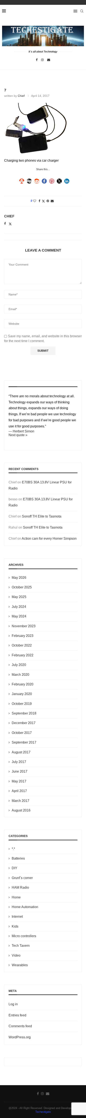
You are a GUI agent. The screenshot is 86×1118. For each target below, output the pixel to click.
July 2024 (19, 606)
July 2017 (19, 762)
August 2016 (21, 810)
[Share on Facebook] (39, 201)
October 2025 (22, 587)
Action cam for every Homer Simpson (49, 538)
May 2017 (19, 781)
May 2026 (19, 577)
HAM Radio (20, 887)
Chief (21, 95)
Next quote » (18, 435)
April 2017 (19, 791)
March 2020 (20, 674)
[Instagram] (42, 59)
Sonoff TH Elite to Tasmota (41, 516)
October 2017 (22, 733)
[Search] (82, 11)
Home (16, 897)
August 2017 (21, 752)
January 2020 (22, 694)
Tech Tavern (21, 945)
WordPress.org (20, 1037)
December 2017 (23, 723)
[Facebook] (37, 59)
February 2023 (22, 636)
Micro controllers (24, 936)
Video (16, 955)
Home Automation (25, 907)
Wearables (20, 965)
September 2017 (24, 742)
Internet (17, 916)
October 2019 (22, 703)
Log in (13, 1004)
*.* (13, 849)
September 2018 (24, 713)
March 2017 (20, 800)
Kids (15, 926)
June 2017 (19, 771)
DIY (14, 868)
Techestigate (43, 1111)
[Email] (48, 59)
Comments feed (20, 1026)
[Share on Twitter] (43, 201)
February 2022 (22, 655)
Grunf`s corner (22, 878)
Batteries (18, 858)
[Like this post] (34, 201)
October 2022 (22, 645)
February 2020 (22, 684)
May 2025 (19, 597)
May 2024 (19, 616)
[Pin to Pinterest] (48, 201)
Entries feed (17, 1015)
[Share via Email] (52, 201)
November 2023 (23, 626)
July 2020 (19, 665)
